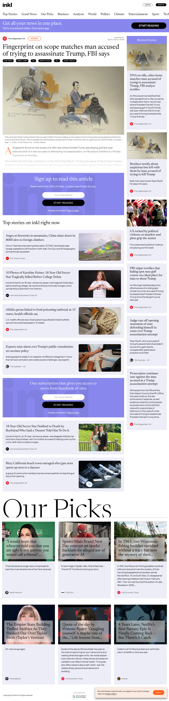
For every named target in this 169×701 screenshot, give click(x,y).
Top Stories (10, 14)
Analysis (78, 14)
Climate (119, 14)
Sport (155, 14)
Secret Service (69, 60)
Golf (57, 60)
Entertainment (138, 14)
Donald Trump (22, 60)
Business (63, 14)
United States (45, 60)
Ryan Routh (8, 60)
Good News (29, 14)
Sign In (147, 5)
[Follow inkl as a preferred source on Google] (79, 696)
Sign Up (161, 5)
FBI (33, 60)
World (92, 14)
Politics (105, 14)
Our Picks (47, 14)
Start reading (149, 25)
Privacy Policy (110, 694)
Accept (158, 692)
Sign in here (73, 210)
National (34, 38)
